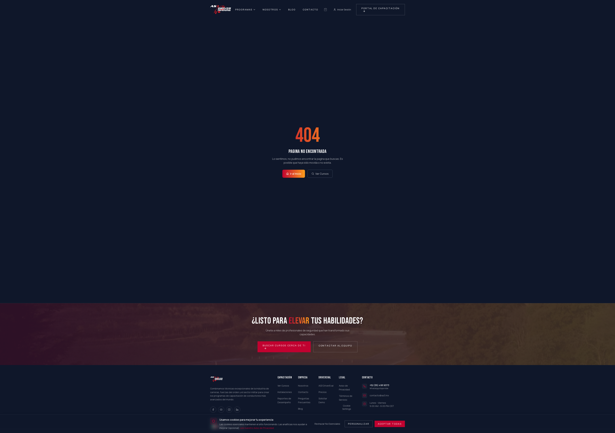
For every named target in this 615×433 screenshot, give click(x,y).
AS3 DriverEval (326, 385)
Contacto (310, 9)
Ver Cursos (322, 173)
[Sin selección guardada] (325, 9)
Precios (323, 392)
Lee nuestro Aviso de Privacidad (257, 427)
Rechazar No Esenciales (327, 423)
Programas (243, 9)
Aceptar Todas (390, 423)
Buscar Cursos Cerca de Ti (284, 345)
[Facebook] (213, 410)
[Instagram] (229, 410)
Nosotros (270, 9)
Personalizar (358, 423)
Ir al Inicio (295, 173)
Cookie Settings (346, 407)
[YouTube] (221, 410)
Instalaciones (285, 392)
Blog (292, 9)
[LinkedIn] (237, 410)
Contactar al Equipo (335, 345)
